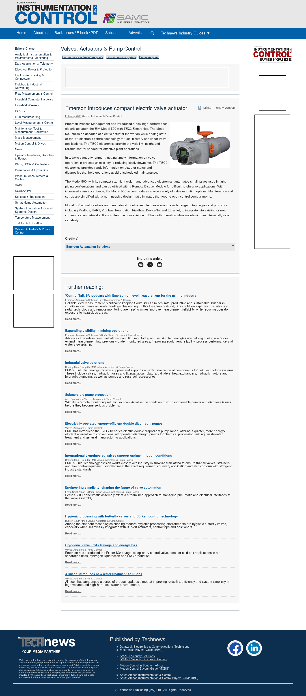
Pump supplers (149, 57)
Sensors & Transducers (30, 196)
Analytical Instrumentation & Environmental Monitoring (33, 56)
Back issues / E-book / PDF (76, 33)
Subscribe (113, 33)
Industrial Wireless (27, 105)
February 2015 (73, 116)
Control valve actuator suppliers (82, 57)
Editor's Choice (24, 48)
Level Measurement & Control (34, 122)
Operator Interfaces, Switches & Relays (34, 156)
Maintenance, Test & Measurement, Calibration (31, 130)
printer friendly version (219, 107)
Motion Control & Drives (30, 143)
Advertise (136, 33)
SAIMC (19, 185)
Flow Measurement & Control (34, 93)
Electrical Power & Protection (34, 69)
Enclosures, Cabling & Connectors (29, 77)
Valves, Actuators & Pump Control (32, 230)
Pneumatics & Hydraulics (31, 170)
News (18, 149)
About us (40, 33)
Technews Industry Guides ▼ (185, 33)
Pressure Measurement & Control (31, 177)
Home (21, 33)
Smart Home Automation (31, 202)
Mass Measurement (28, 137)
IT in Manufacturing (27, 117)
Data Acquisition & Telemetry (34, 63)
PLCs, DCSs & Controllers (32, 164)
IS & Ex (20, 111)
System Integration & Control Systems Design (34, 210)
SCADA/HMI (23, 191)
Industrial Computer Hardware (34, 99)
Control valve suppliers (121, 57)
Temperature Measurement (32, 217)
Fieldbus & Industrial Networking (28, 86)
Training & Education (28, 223)
